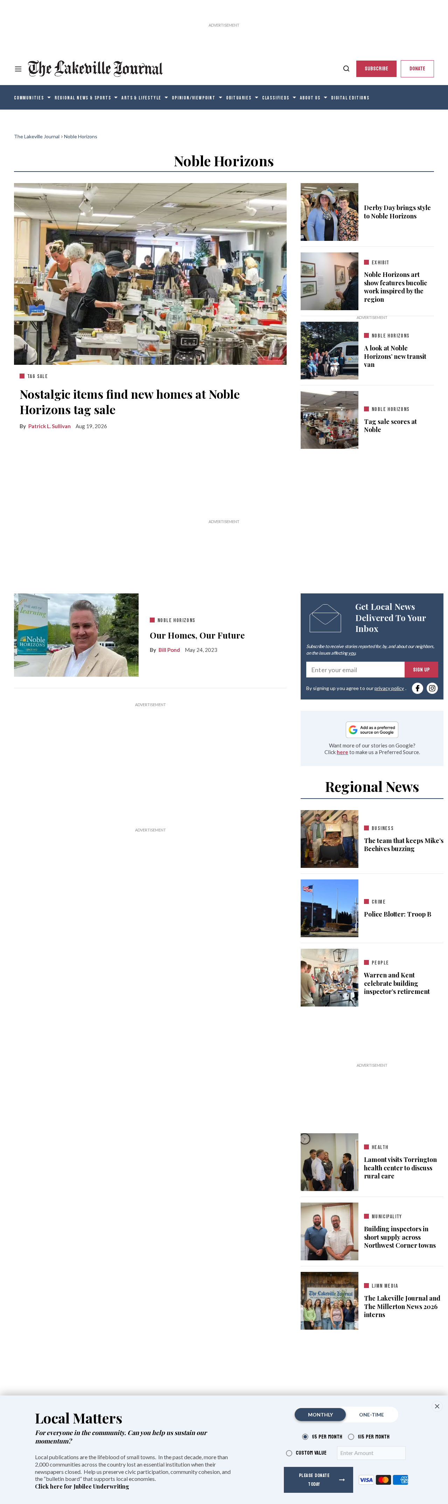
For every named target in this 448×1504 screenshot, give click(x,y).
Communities (29, 98)
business (383, 828)
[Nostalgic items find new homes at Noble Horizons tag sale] (150, 273)
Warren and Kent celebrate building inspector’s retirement (397, 983)
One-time (371, 1415)
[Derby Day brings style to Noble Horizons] (329, 210)
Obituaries (239, 98)
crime (379, 902)
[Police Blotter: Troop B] (329, 907)
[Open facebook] (417, 688)
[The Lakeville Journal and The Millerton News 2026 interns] (329, 1299)
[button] (437, 1406)
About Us (310, 98)
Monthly (320, 1415)
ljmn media (385, 1286)
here (342, 752)
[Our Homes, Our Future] (76, 634)
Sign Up (421, 669)
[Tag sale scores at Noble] (329, 418)
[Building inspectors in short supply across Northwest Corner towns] (329, 1230)
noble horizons (391, 409)
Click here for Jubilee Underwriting (82, 1486)
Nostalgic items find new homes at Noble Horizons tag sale (130, 401)
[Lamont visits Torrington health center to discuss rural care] (329, 1161)
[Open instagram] (432, 688)
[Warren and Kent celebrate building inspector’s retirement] (329, 976)
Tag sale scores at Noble (390, 426)
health (380, 1147)
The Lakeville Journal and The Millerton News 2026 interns (402, 1306)
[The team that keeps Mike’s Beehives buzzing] (329, 838)
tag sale (37, 376)
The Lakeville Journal (36, 136)
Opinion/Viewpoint (194, 98)
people (380, 963)
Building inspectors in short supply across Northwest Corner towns (400, 1237)
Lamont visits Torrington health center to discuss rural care (400, 1168)
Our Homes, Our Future (197, 635)
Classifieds (275, 98)
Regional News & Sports (83, 98)
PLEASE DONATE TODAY (314, 1480)
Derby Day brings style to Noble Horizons (397, 212)
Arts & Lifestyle (141, 98)
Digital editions (350, 98)
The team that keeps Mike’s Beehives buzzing (403, 845)
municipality (387, 1216)
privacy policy (389, 688)
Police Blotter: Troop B (397, 914)
